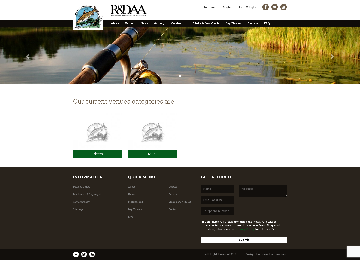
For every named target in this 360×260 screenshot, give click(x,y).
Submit (244, 239)
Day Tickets (233, 23)
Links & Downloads (206, 23)
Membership (178, 23)
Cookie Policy (81, 201)
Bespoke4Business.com (271, 254)
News (144, 23)
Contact (253, 23)
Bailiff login (248, 7)
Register (209, 7)
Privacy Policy (81, 186)
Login (227, 7)
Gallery (159, 23)
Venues (130, 23)
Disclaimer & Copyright (87, 194)
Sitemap (78, 209)
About (115, 23)
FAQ (267, 23)
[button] (27, 55)
